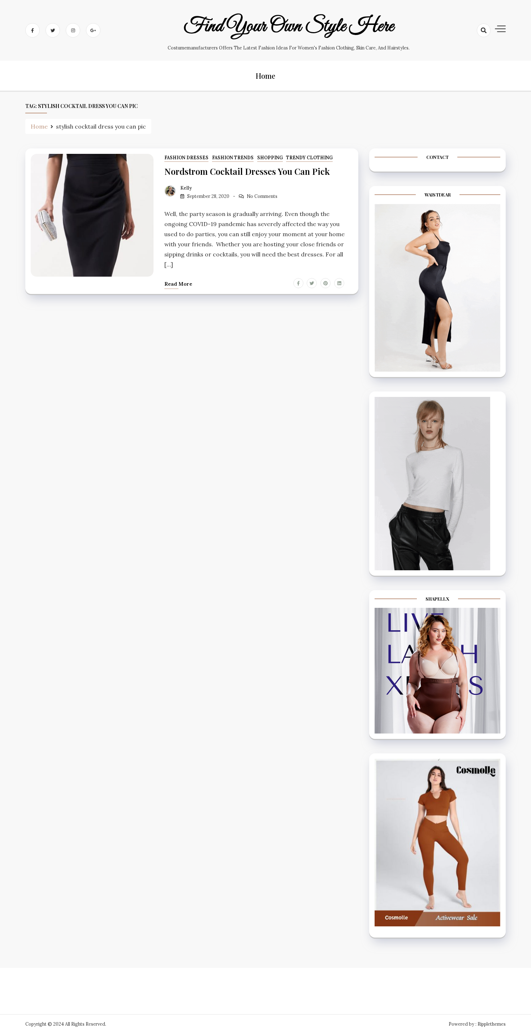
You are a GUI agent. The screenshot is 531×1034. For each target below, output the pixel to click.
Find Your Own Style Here (289, 26)
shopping (270, 157)
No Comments (262, 196)
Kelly (186, 188)
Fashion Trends (233, 157)
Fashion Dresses (186, 157)
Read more (178, 284)
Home (265, 76)
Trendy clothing (309, 157)
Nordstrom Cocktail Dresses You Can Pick (247, 171)
